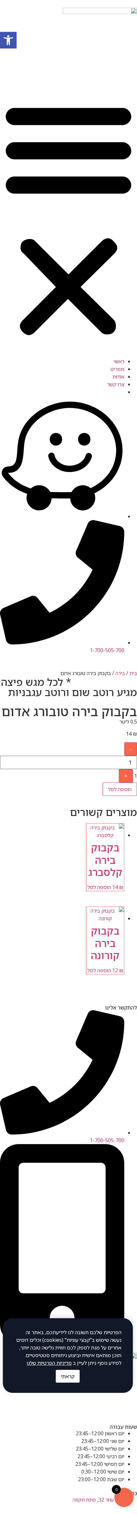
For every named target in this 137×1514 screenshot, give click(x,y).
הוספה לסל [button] (99, 887)
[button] (68, 218)
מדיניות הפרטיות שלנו (49, 1362)
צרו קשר (115, 384)
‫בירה (120, 673)
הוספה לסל (120, 789)
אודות (118, 376)
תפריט (117, 368)
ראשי (119, 361)
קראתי (68, 1376)
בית (133, 673)
